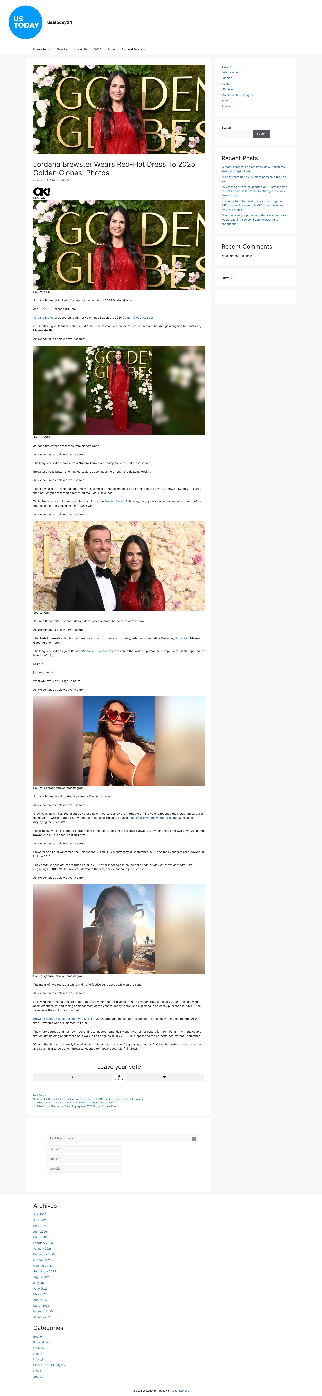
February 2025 (43, 1311)
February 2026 (43, 1243)
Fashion (227, 78)
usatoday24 (59, 22)
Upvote (72, 1077)
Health (226, 83)
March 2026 (41, 1237)
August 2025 (41, 1277)
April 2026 (40, 1231)
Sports (226, 106)
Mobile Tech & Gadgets (237, 95)
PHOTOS (98, 1099)
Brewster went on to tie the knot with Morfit (62, 1018)
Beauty (226, 66)
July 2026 (39, 1214)
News (89, 1099)
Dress (51, 1099)
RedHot (109, 1099)
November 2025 (44, 1260)
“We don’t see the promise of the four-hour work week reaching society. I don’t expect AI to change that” (254, 220)
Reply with (194, 1139)
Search (226, 127)
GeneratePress (180, 1390)
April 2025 (40, 1300)
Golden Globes (115, 501)
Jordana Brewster (45, 317)
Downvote (164, 1077)
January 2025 (42, 1317)
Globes (60, 1099)
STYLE (118, 1099)
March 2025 (41, 1305)
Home (111, 49)
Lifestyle (41, 1095)
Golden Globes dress (100, 651)
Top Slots (129, 1099)
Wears (139, 1099)
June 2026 (40, 1220)
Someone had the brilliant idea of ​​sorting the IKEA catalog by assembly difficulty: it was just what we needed (253, 205)
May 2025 (40, 1294)
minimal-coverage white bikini (151, 817)
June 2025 (40, 1288)
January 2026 (42, 1248)
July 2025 (39, 1283)
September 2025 (44, 1271)
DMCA (97, 49)
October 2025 (42, 1265)
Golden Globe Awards (137, 317)
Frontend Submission (134, 49)
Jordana (79, 1099)
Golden (70, 1099)
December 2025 (44, 1254)
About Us (62, 49)
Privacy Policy (41, 49)
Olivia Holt (182, 638)
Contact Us (80, 49)
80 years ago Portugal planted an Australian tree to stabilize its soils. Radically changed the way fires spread (254, 191)
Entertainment (231, 72)
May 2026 (40, 1226)
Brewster (42, 1099)
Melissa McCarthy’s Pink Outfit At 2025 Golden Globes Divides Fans (75, 1102)
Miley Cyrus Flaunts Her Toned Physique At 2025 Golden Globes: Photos (78, 1106)
